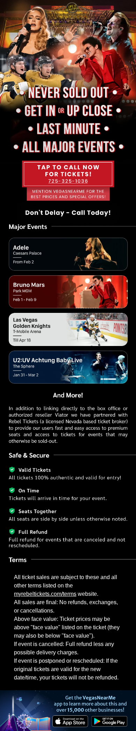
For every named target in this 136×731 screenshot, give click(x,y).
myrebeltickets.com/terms (45, 594)
